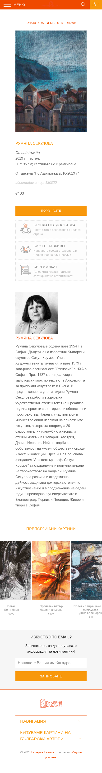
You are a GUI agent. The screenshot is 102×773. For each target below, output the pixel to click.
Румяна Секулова (34, 143)
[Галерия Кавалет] (51, 4)
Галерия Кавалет (43, 752)
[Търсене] (82, 4)
